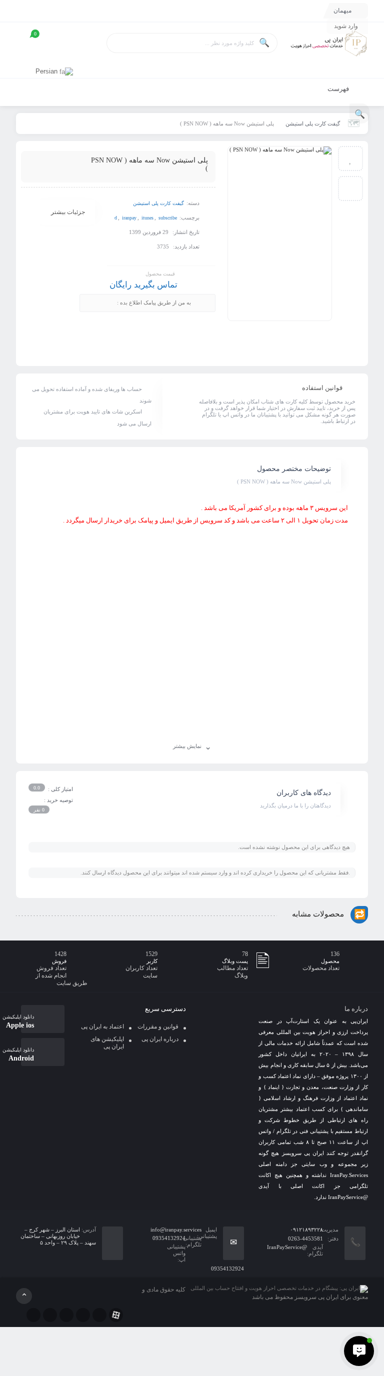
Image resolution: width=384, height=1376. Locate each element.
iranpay (129, 217)
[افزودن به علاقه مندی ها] (350, 158)
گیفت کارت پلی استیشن (313, 123)
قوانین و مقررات (158, 1026)
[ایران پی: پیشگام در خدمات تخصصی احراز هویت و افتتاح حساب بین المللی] (328, 43)
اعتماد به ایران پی (102, 1026)
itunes (148, 217)
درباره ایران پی (160, 1039)
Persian (48, 71)
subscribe (167, 217)
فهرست (339, 88)
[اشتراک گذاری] (350, 188)
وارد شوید (346, 26)
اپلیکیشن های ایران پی (107, 1043)
